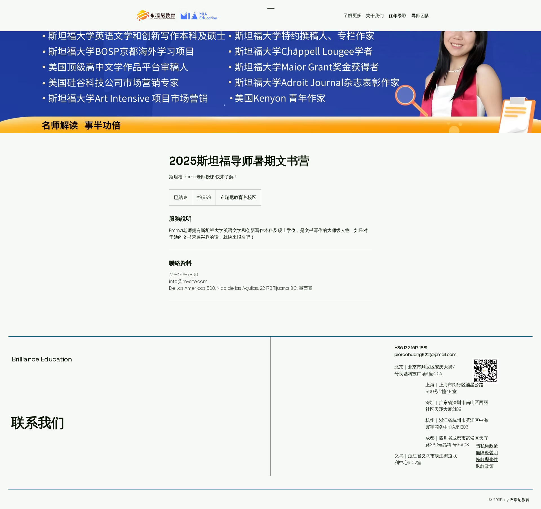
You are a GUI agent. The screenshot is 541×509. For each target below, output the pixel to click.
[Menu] (271, 7)
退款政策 (484, 466)
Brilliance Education (41, 359)
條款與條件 (487, 459)
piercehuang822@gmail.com (425, 354)
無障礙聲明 (487, 452)
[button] (352, 15)
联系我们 (37, 422)
